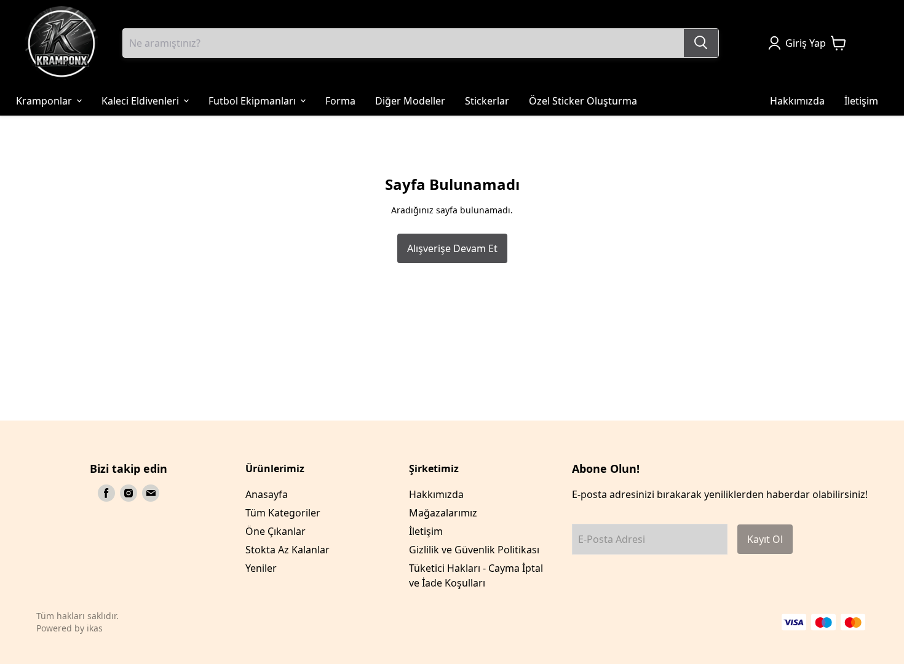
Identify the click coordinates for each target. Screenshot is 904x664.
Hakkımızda (436, 494)
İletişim (426, 531)
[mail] (150, 493)
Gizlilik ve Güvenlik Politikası (474, 549)
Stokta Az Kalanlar (287, 549)
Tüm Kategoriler (282, 513)
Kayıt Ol (765, 539)
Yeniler (261, 568)
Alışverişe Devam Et (452, 248)
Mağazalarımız (443, 513)
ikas (95, 628)
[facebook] (106, 493)
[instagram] (128, 493)
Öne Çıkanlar (275, 531)
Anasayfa (266, 494)
